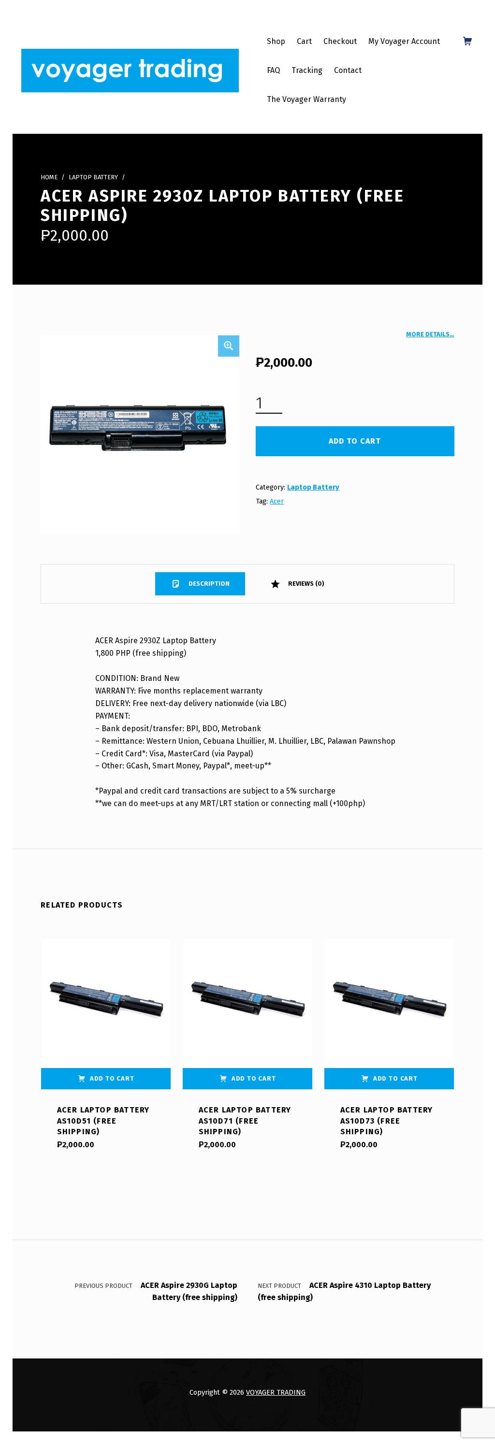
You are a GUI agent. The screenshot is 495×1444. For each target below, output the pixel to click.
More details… (430, 334)
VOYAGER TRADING (276, 1392)
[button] (228, 346)
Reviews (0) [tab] (305, 583)
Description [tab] (208, 583)
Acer (277, 501)
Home (49, 177)
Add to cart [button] (112, 1078)
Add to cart (355, 441)
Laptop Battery (93, 177)
